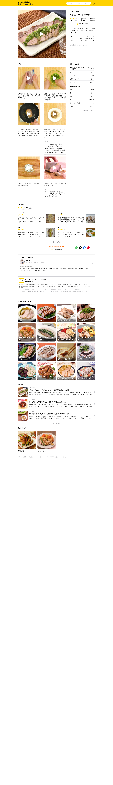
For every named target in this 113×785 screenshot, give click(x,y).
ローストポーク (41, 457)
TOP (19, 457)
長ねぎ (72, 89)
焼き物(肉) (31, 457)
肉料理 (24, 457)
